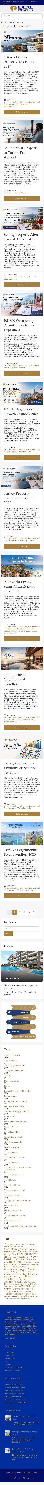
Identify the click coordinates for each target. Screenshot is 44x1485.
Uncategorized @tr (12, 1211)
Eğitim (7, 1086)
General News (28, 1256)
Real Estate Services (26, 1282)
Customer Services (28, 1251)
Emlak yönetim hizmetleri (15, 1101)
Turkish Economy (25, 1296)
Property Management (13, 1274)
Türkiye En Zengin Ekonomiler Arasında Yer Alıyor (21, 768)
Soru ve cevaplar (11, 1147)
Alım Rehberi (10, 1358)
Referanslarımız (11, 1127)
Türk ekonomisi (24, 451)
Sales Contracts (9, 1287)
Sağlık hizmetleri (11, 1132)
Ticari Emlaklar (11, 1152)
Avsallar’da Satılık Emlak (15, 1388)
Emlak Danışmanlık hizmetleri (17, 1091)
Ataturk (7, 1076)
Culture (24, 1249)
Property (31, 1269)
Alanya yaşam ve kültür (14, 1066)
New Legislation (19, 1266)
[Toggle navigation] (42, 2)
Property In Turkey (18, 1271)
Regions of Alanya (13, 1284)
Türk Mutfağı (10, 1180)
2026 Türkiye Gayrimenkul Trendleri (14, 679)
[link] (22, 966)
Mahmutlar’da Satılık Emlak (16, 1400)
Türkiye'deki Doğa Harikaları (17, 1200)
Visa (28, 1299)
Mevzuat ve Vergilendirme (15, 105)
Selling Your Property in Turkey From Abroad (21, 152)
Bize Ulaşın (9, 1352)
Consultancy (11, 1249)
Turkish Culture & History (18, 1293)
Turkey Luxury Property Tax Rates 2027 (19, 62)
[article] (22, 975)
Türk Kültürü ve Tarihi (14, 1175)
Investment (16, 1262)
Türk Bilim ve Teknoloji (14, 1157)
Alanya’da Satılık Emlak (14, 1385)
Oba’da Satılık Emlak (13, 1397)
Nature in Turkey (34, 1264)
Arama (8, 934)
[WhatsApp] (28, 1478)
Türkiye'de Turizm (12, 1195)
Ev (5, 22)
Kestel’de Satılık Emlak (14, 1391)
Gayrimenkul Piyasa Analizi (16, 1112)
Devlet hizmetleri (11, 1081)
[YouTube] (24, 1478)
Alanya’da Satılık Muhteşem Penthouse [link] (21, 985)
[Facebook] (11, 1478)
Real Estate (30, 1274)
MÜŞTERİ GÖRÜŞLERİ (14, 1367)
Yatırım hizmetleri (12, 631)
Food (14, 1254)
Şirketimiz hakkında (13, 1142)
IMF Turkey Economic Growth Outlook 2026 (21, 411)
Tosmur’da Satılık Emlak (14, 1394)
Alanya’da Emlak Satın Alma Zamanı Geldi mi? (19, 586)
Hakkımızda (9, 1355)
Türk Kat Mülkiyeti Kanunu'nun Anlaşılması (18, 1169)
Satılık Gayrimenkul (26, 540)
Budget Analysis (29, 1247)
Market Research (21, 1264)
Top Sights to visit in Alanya (19, 1287)
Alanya (9, 1244)
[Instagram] (20, 1478)
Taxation (18, 1287)
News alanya (31, 1267)
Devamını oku (10, 1338)
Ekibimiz (8, 1364)
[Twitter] (15, 1478)
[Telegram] (33, 1478)
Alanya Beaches (22, 1244)
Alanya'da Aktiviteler (13, 1071)
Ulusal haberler (11, 1205)
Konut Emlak (9, 1117)
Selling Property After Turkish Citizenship (21, 236)
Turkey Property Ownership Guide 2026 (18, 498)
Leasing (28, 1262)
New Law (7, 1267)
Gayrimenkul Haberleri (17, 102)
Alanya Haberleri (12, 1055)
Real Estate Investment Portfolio (17, 1278)
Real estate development (14, 1277)
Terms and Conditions (13, 1370)
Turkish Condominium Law (23, 1292)
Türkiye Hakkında (12, 1185)
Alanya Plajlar (10, 1060)
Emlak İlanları (10, 1096)
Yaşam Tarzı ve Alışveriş (15, 1216)
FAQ (6, 1361)
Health (6, 1262)
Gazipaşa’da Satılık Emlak (15, 1403)
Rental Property (30, 1284)
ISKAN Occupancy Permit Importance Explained (19, 325)
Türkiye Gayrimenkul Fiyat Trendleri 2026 (21, 852)
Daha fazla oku (22, 112)
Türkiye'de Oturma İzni (14, 1190)
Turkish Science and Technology (18, 1298)
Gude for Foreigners (20, 1259)
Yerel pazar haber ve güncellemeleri (21, 366)
